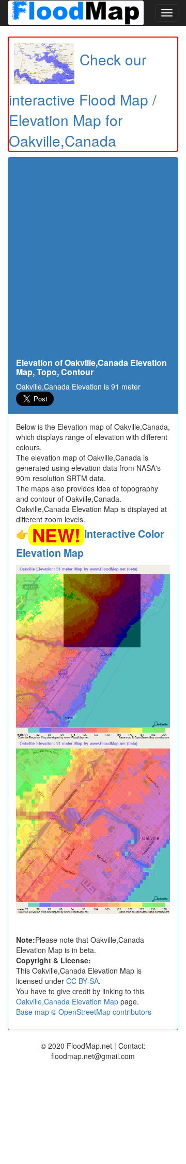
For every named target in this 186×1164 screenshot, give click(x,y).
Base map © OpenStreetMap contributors (83, 1012)
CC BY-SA (82, 981)
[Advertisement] (93, 260)
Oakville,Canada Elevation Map (67, 1001)
